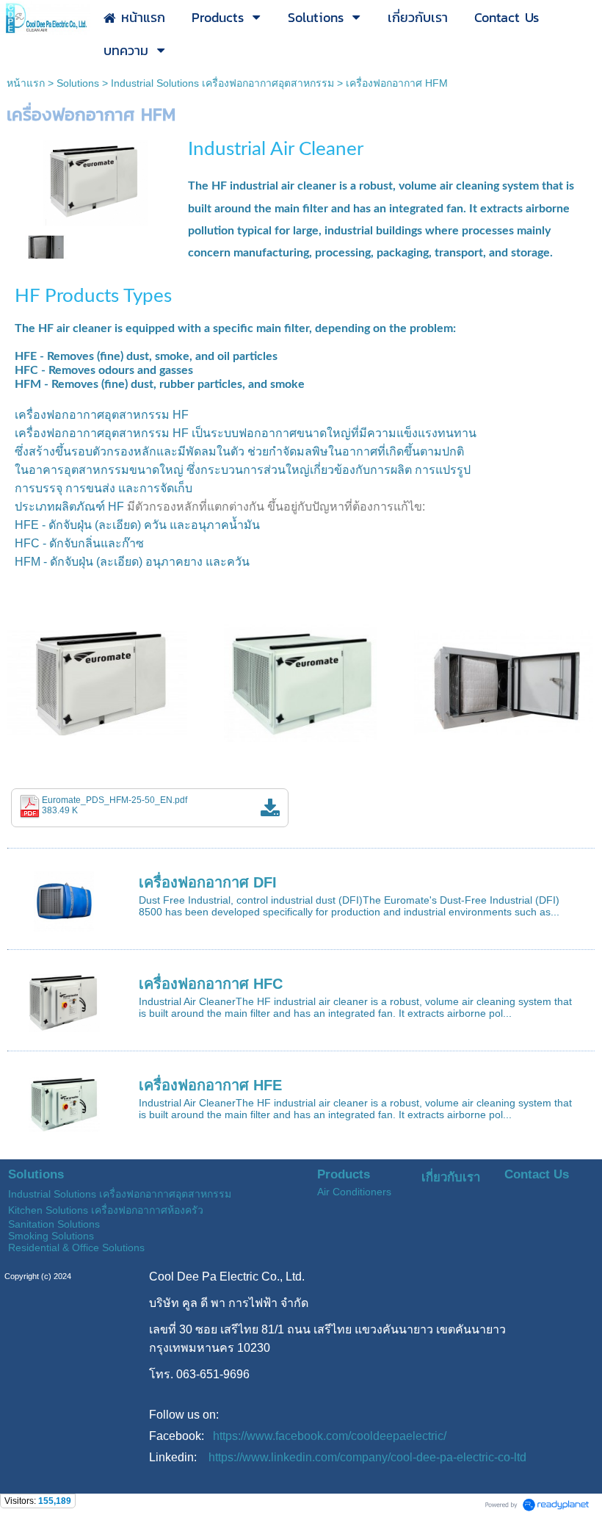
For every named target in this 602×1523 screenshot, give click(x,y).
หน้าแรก (26, 83)
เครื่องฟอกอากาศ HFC (211, 984)
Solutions (78, 83)
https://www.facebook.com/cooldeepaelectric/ (329, 1436)
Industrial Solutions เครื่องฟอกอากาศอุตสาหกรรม (222, 83)
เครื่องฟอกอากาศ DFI (208, 882)
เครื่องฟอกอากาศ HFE (210, 1085)
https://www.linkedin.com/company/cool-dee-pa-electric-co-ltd (367, 1457)
